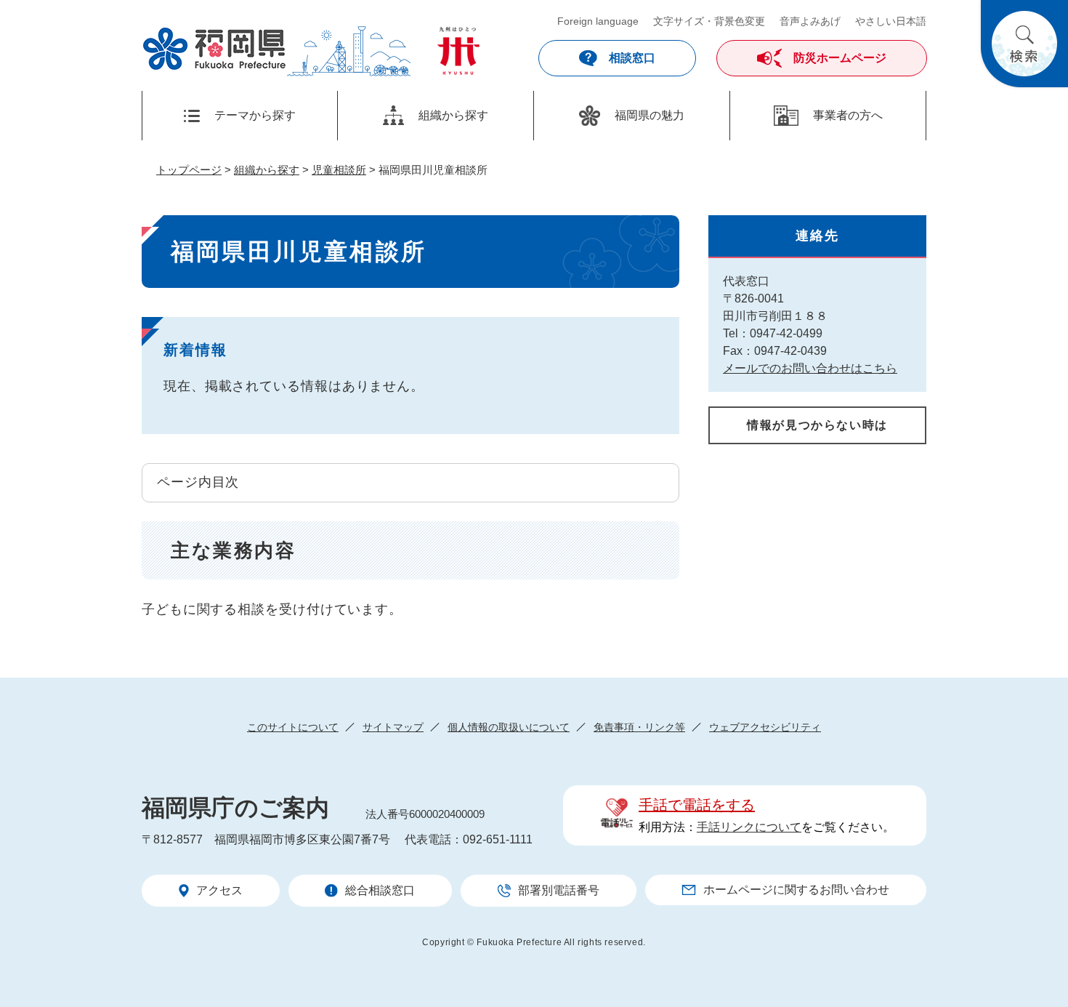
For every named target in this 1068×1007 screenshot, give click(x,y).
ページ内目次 (198, 482)
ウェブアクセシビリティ (765, 727)
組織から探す (266, 170)
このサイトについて (293, 727)
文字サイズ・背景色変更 (709, 21)
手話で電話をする (697, 805)
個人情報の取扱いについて (509, 727)
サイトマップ (393, 727)
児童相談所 (339, 170)
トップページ (189, 170)
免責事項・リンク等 (639, 727)
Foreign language (598, 21)
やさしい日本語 (890, 21)
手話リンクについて (749, 827)
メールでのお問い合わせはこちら (810, 368)
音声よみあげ (810, 21)
